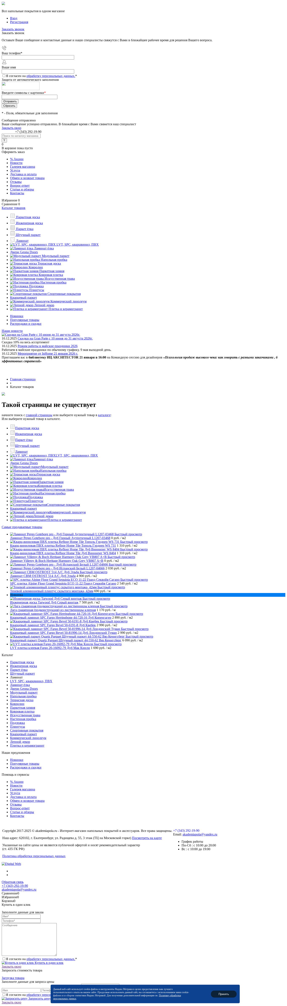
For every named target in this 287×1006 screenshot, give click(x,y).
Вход (13, 18)
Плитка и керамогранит (65, 520)
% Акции (17, 159)
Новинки (16, 316)
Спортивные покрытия (63, 504)
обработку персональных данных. (50, 76)
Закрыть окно (11, 128)
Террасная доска (48, 474)
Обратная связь (13, 882)
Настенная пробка (52, 493)
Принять (224, 993)
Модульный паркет (54, 467)
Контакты (17, 193)
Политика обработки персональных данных (34, 856)
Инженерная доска (28, 434)
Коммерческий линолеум (68, 512)
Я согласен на (41, 76)
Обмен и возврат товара (27, 178)
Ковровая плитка (50, 486)
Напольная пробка (53, 470)
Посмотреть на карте (147, 838)
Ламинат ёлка (43, 459)
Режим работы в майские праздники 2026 (48, 346)
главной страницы (39, 415)
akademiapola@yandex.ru (200, 834)
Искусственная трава (59, 489)
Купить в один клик (48, 963)
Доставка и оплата (23, 174)
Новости (16, 163)
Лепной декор (43, 516)
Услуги (15, 170)
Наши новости (12, 331)
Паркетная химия (50, 482)
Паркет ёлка (24, 440)
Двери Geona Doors (24, 463)
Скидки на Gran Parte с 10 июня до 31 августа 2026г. (55, 338)
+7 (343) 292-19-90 (28, 131)
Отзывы (16, 182)
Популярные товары (24, 320)
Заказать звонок (13, 29)
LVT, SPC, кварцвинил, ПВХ (77, 455)
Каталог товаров (13, 208)
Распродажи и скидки (25, 323)
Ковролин (35, 478)
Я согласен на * (41, 959)
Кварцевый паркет (23, 508)
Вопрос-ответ (20, 185)
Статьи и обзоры (22, 189)
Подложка (35, 497)
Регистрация (19, 22)
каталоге (104, 415)
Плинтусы (35, 501)
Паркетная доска (27, 428)
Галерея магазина (22, 166)
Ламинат (21, 451)
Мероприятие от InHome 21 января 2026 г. (48, 353)
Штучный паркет (27, 446)
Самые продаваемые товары (22, 527)
